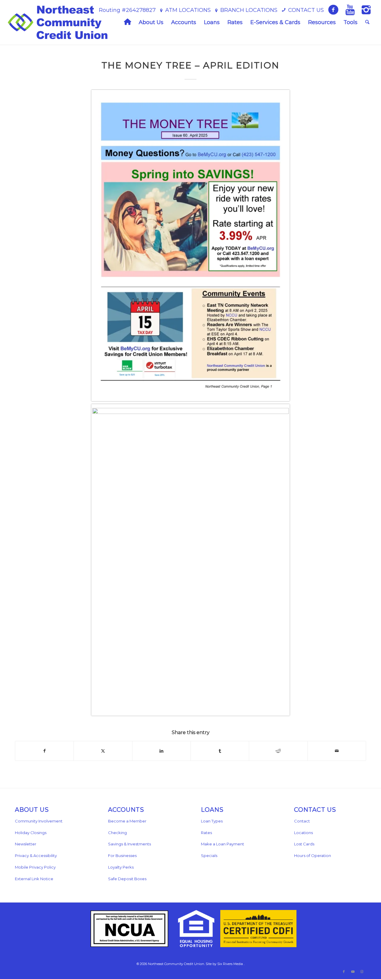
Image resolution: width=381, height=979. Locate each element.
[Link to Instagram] (361, 971)
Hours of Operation (312, 855)
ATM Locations (188, 10)
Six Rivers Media (230, 964)
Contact (302, 821)
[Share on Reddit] (278, 751)
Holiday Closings (30, 832)
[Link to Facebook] (343, 971)
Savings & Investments (129, 844)
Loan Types (212, 821)
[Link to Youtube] (352, 971)
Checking (117, 832)
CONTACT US (306, 10)
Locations (303, 832)
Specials (209, 855)
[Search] (367, 22)
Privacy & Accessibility (36, 855)
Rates (206, 832)
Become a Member (127, 821)
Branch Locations (248, 10)
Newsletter (25, 844)
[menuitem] (127, 22)
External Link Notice (34, 878)
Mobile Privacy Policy (35, 867)
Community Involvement (39, 821)
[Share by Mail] (337, 751)
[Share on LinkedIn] (161, 751)
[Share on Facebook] (44, 751)
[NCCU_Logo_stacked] (57, 22)
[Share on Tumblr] (220, 751)
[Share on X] (103, 751)
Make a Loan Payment (222, 844)
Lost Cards (304, 844)
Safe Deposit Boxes (127, 878)
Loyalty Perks (121, 867)
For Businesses (122, 855)
